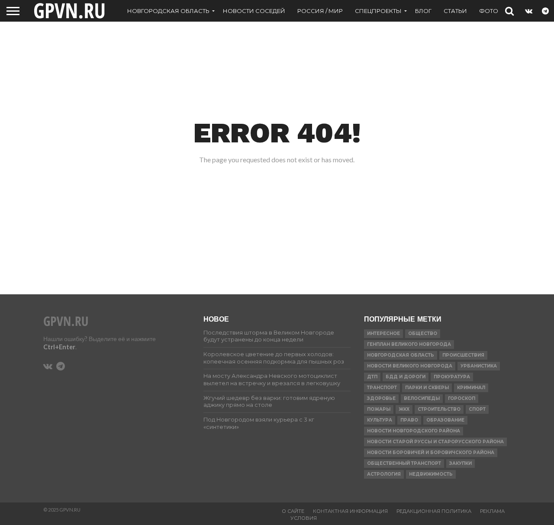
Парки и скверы (427, 387)
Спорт (477, 409)
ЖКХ (404, 409)
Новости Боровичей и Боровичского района (430, 452)
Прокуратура (452, 377)
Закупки (460, 463)
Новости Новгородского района (413, 431)
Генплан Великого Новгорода (409, 344)
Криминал (471, 387)
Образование (445, 420)
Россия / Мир (320, 10)
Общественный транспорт (404, 463)
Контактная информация (350, 511)
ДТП (372, 377)
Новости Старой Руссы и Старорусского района (435, 441)
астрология (384, 474)
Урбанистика (479, 366)
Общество (422, 333)
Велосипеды (422, 398)
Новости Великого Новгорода (409, 366)
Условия (303, 518)
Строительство (439, 409)
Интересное (383, 333)
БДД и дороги (405, 377)
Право (409, 420)
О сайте (293, 511)
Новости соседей (254, 10)
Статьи (455, 10)
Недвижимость (431, 474)
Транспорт (382, 387)
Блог (423, 10)
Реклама (492, 511)
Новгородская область (168, 10)
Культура (379, 420)
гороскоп (461, 398)
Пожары (378, 409)
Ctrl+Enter (59, 347)
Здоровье (381, 398)
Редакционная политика (433, 511)
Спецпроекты (378, 10)
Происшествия (463, 355)
